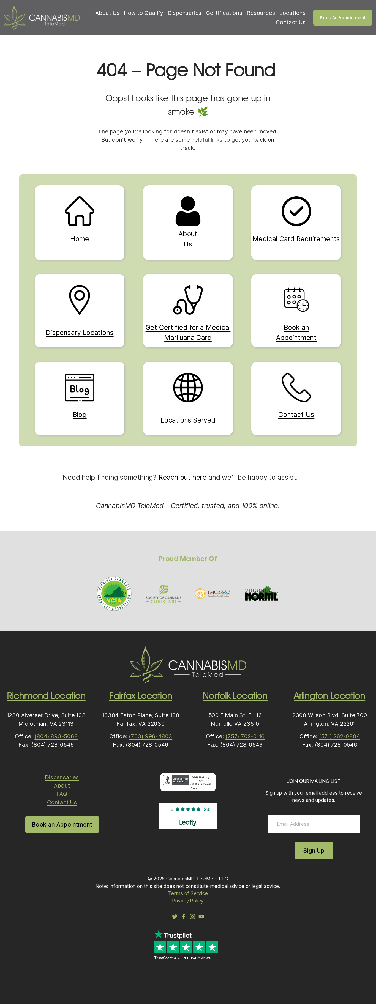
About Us (107, 13)
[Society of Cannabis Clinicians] (163, 593)
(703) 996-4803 (150, 736)
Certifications (224, 13)
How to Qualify (143, 13)
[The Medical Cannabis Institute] (212, 593)
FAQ (62, 794)
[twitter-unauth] (175, 916)
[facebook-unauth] (183, 916)
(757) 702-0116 (245, 736)
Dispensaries (185, 13)
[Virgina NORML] (261, 593)
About (62, 785)
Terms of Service (188, 893)
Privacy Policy (188, 901)
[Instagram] (192, 916)
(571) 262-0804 (339, 736)
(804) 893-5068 (56, 736)
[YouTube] (201, 916)
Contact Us (291, 22)
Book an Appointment (62, 824)
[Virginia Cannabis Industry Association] (114, 593)
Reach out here (183, 477)
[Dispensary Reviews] (188, 827)
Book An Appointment (343, 17)
